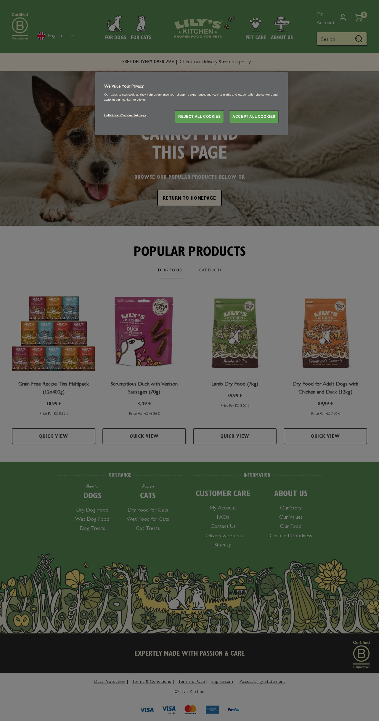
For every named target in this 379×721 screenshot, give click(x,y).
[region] (191, 103)
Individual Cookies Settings (125, 115)
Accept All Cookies (253, 116)
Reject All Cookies (199, 116)
